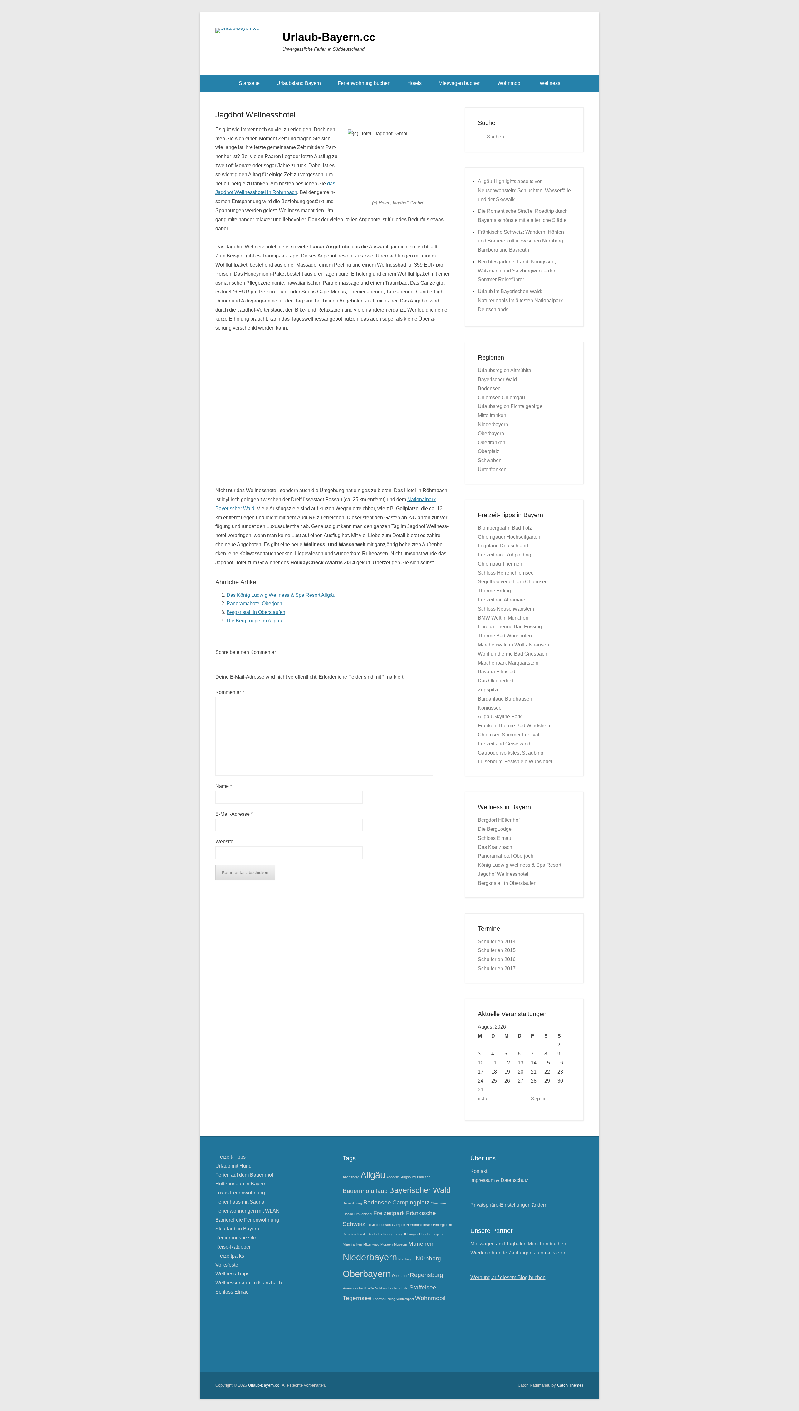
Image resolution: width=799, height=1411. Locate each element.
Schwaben (490, 460)
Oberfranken (491, 442)
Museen (386, 1244)
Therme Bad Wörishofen (505, 635)
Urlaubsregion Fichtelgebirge (510, 406)
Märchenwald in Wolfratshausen (513, 644)
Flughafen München (526, 1243)
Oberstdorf (400, 1276)
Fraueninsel (363, 1214)
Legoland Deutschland (503, 545)
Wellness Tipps (232, 1273)
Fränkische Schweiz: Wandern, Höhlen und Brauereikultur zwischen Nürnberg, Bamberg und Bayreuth (521, 241)
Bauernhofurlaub (365, 1191)
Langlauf (413, 1234)
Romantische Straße (358, 1288)
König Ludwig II (394, 1234)
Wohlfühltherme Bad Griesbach (512, 653)
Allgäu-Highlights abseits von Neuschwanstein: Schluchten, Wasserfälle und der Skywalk (524, 190)
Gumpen (398, 1225)
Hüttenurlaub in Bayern (241, 1183)
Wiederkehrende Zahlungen (501, 1252)
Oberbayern (491, 433)
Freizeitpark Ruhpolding (504, 554)
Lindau (426, 1234)
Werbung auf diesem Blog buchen (508, 1277)
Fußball (372, 1225)
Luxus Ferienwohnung (240, 1192)
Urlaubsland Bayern (299, 83)
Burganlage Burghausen (505, 698)
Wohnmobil (510, 83)
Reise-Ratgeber (233, 1246)
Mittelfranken (492, 415)
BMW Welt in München (503, 618)
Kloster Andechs (369, 1234)
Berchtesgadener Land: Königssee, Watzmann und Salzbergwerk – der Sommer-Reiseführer (517, 270)
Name (223, 786)
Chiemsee (438, 1203)
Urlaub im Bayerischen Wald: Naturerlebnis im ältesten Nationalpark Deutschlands (520, 300)
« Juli (484, 1098)
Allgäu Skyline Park (500, 716)
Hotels (414, 83)
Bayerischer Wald (497, 379)
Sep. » (538, 1098)
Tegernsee (357, 1298)
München (421, 1243)
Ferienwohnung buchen (364, 83)
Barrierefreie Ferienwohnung (247, 1220)
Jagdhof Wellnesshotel (255, 114)
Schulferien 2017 (497, 968)
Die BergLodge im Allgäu (254, 620)
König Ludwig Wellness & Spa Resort (519, 865)
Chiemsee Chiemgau (501, 397)
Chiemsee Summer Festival (508, 734)
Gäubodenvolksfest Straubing (510, 752)
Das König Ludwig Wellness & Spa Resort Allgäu (281, 595)
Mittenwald (371, 1244)
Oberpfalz (488, 451)
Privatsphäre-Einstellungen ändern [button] (508, 1205)
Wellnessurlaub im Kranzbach (248, 1282)
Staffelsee (422, 1287)
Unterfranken (492, 469)
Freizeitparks (229, 1256)
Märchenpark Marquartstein (508, 663)
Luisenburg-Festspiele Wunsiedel (515, 761)
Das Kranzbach (495, 847)
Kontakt (478, 1171)
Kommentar (229, 692)
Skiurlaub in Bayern (237, 1228)
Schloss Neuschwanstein (506, 608)
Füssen (385, 1225)
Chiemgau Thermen (500, 563)
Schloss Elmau (494, 838)
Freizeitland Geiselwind (504, 743)
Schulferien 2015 (497, 950)
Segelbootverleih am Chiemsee (513, 581)
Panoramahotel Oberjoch (254, 603)
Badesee (423, 1177)
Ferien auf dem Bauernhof (244, 1175)
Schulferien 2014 (497, 941)
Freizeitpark (389, 1213)
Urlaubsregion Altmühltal (505, 370)
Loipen (438, 1234)
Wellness (550, 83)
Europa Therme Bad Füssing (510, 626)
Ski (406, 1288)
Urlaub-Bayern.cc (328, 37)
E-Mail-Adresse (234, 814)
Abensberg (351, 1177)
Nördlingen (406, 1259)
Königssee (490, 707)
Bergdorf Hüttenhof (499, 820)
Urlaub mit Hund (233, 1166)
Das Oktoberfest (495, 680)
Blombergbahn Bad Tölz (505, 528)
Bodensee (489, 388)
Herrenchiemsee (419, 1225)
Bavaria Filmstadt (497, 671)
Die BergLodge (495, 829)
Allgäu (372, 1175)
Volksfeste (226, 1265)
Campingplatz (410, 1202)
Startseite (249, 83)
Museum (400, 1244)
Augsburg (408, 1177)
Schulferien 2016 (497, 959)
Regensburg (426, 1275)
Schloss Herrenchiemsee (506, 573)
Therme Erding (494, 590)
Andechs (393, 1177)
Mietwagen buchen (460, 83)
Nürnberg (428, 1258)
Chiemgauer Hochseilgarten (509, 537)
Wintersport (405, 1299)
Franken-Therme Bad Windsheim (514, 725)
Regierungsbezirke (236, 1237)
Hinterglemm (442, 1225)
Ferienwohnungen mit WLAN (247, 1211)
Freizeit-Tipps (230, 1156)
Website (224, 841)
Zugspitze (489, 689)
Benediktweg (352, 1203)
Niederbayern (493, 424)
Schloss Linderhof (388, 1288)
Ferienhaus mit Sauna (239, 1201)
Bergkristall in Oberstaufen (256, 612)
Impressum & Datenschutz (499, 1180)
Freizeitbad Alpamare (501, 599)
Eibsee (348, 1214)
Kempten (349, 1234)
